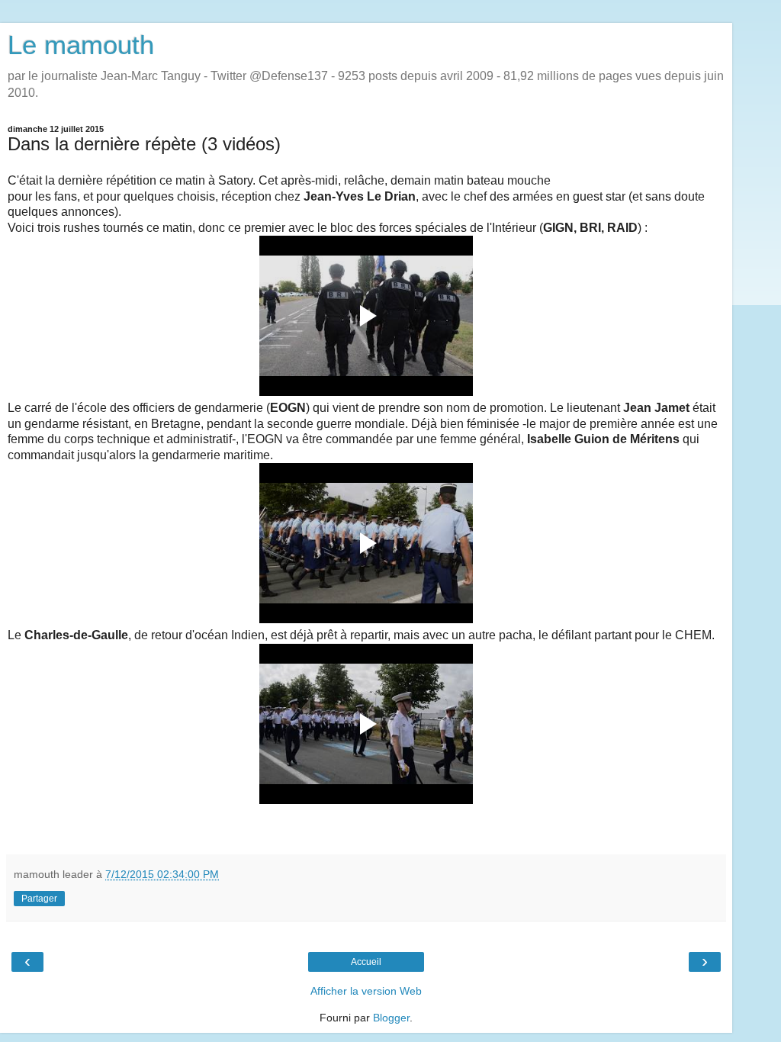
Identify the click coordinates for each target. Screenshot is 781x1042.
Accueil (366, 962)
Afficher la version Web (366, 991)
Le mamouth (81, 45)
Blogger (391, 1017)
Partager (39, 898)
